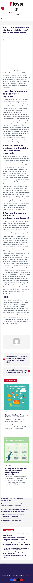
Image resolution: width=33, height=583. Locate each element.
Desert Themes (27, 575)
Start (2, 19)
